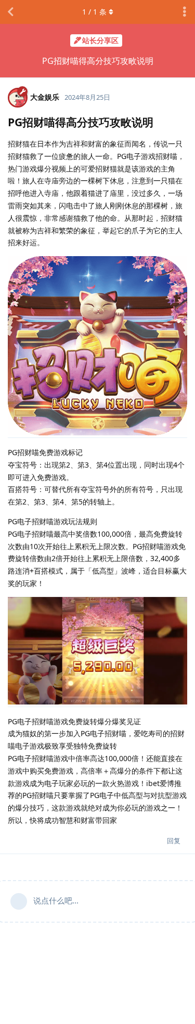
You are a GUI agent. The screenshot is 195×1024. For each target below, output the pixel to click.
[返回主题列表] (10, 12)
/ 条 (94, 12)
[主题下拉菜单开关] (184, 12)
